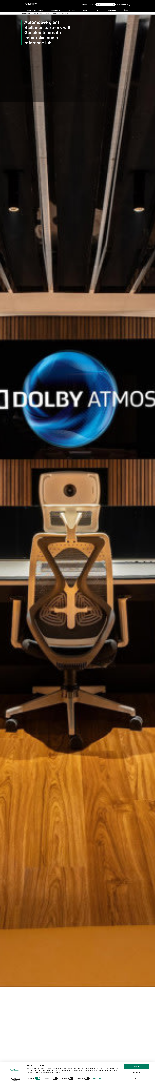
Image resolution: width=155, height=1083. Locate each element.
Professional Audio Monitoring (34, 10)
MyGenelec (122, 4)
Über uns (126, 10)
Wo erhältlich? (83, 4)
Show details (97, 1078)
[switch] (55, 1078)
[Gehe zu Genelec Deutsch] (31, 4)
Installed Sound (55, 10)
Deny (136, 1078)
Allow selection (136, 1072)
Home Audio (71, 10)
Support (85, 10)
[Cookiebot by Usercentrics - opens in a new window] (15, 1079)
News (97, 10)
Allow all (136, 1066)
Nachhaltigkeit (112, 10)
